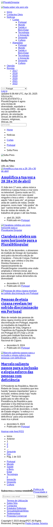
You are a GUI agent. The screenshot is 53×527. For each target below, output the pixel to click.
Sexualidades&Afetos (18, 511)
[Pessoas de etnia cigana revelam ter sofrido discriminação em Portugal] (20, 293)
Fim (9, 454)
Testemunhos (13, 513)
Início (9, 12)
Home (10, 130)
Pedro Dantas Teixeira (36, 523)
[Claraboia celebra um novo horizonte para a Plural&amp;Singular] (20, 230)
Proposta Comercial (17, 516)
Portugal (22, 22)
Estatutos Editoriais (16, 508)
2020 (15, 78)
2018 (15, 73)
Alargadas (17, 42)
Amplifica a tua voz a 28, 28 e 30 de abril (18, 179)
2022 (15, 83)
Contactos (12, 506)
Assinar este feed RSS (12, 431)
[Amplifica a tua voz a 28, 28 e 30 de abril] (20, 171)
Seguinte (11, 451)
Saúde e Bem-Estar (23, 28)
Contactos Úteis (15, 14)
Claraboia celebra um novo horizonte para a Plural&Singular (19, 240)
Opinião (11, 66)
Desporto (22, 37)
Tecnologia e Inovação (23, 33)
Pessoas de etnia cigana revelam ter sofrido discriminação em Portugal (19, 305)
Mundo (21, 25)
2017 (15, 71)
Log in (4, 91)
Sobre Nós (12, 503)
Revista (10, 68)
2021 (15, 81)
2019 (15, 76)
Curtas (15, 19)
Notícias (11, 17)
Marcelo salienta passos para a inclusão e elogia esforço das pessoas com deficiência (19, 372)
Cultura (21, 40)
